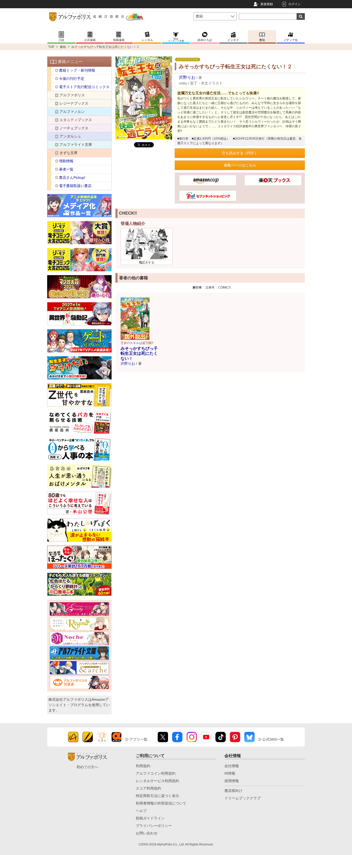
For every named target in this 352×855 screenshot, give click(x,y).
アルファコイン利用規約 (155, 773)
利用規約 (143, 766)
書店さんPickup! (72, 177)
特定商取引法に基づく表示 (157, 796)
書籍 (63, 47)
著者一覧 (66, 169)
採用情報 (231, 781)
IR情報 (229, 773)
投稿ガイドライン (150, 818)
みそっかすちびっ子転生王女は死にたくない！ (139, 353)
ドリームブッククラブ (242, 798)
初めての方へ (87, 767)
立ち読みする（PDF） (240, 153)
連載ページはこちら (240, 165)
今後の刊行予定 (71, 79)
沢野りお (187, 77)
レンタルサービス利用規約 (157, 781)
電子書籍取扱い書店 (75, 186)
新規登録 (267, 4)
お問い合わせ (146, 833)
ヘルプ (141, 811)
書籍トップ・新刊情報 (77, 70)
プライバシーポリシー (154, 826)
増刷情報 (66, 161)
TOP (51, 47)
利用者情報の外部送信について (161, 803)
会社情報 (231, 766)
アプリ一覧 (138, 739)
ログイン (294, 4)
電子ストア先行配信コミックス (84, 87)
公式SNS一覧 (273, 739)
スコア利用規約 (148, 788)
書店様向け (233, 791)
